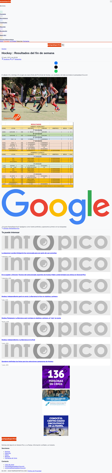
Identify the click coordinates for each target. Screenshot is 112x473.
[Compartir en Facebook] (56, 63)
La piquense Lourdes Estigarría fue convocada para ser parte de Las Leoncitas (29, 253)
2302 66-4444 (9, 464)
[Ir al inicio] (54, 45)
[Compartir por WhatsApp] (56, 71)
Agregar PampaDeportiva (11, 228)
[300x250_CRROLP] (56, 435)
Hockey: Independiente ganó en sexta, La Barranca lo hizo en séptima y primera (29, 296)
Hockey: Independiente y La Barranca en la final (18, 340)
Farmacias (26, 41)
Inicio (1, 41)
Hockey (4, 49)
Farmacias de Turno (11, 458)
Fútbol (7, 455)
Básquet (7, 456)
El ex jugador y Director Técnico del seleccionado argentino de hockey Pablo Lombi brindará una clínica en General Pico (44, 275)
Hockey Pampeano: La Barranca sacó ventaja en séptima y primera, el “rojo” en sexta (31, 318)
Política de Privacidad (34, 471)
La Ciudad (13, 41)
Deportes (19, 41)
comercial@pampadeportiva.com (15, 468)
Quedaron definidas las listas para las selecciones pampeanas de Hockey (27, 361)
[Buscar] (62, 45)
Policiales (7, 41)
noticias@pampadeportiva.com (14, 466)
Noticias (7, 451)
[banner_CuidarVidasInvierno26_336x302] (56, 414)
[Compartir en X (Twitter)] (56, 67)
